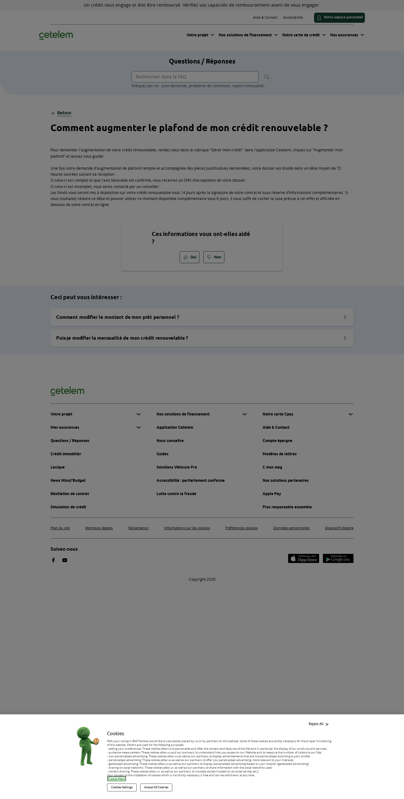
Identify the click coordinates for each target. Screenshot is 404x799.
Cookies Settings (122, 787)
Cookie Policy (116, 779)
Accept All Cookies (156, 787)
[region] (202, 756)
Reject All (316, 723)
